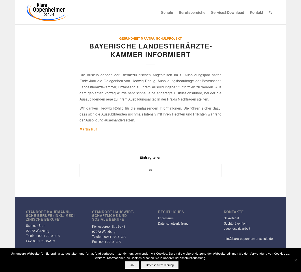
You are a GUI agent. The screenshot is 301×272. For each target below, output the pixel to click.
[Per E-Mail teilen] (150, 170)
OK (132, 265)
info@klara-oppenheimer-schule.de (248, 238)
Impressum (166, 218)
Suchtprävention (235, 223)
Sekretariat (231, 218)
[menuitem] (167, 12)
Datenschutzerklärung (173, 223)
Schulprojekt (169, 38)
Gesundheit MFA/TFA (136, 38)
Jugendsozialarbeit (237, 228)
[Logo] (47, 12)
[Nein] (295, 260)
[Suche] (270, 12)
